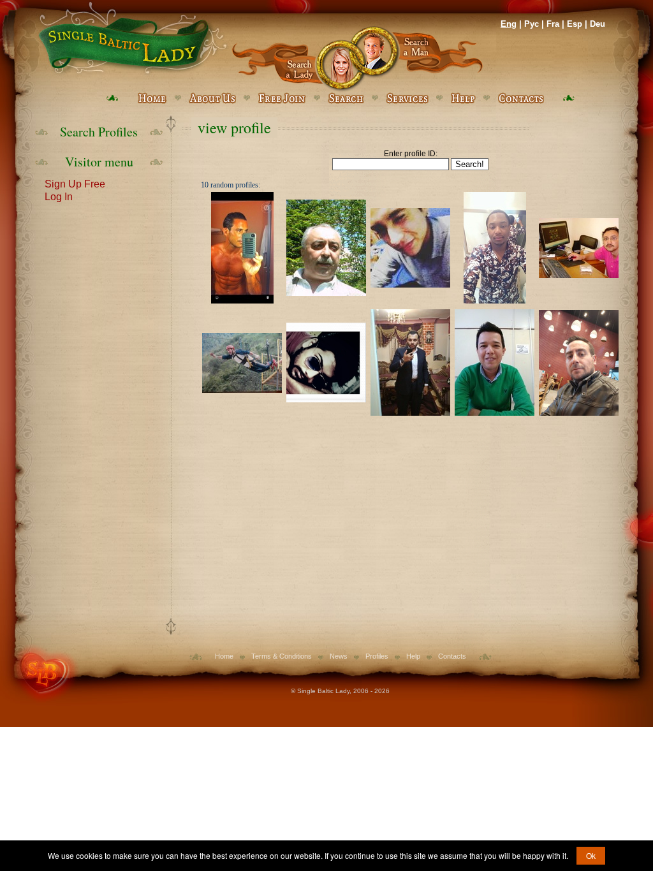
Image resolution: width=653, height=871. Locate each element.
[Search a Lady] (294, 59)
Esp (574, 24)
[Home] (130, 38)
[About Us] (212, 98)
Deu (597, 24)
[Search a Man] (420, 59)
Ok (591, 855)
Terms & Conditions (281, 656)
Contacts (452, 656)
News (339, 656)
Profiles (376, 656)
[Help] (463, 98)
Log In (59, 195)
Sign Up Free (75, 183)
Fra (553, 24)
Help (413, 656)
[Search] (346, 98)
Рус (531, 24)
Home (224, 656)
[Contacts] (520, 98)
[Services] (407, 98)
